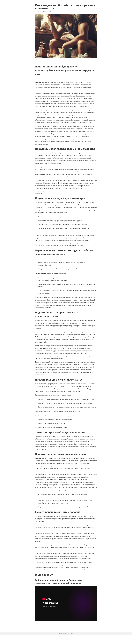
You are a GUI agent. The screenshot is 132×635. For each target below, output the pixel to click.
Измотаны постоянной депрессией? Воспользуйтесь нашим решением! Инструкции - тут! (65, 70)
